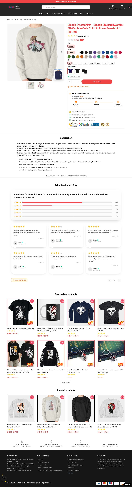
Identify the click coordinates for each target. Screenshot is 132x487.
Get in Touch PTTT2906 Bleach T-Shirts (20, 328)
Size (69, 60)
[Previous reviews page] (110, 280)
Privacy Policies (42, 465)
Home (9, 20)
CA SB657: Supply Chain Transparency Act (50, 470)
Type (69, 43)
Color (69, 49)
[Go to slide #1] (30, 85)
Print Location (72, 66)
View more (66, 382)
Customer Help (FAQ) (74, 470)
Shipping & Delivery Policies (76, 459)
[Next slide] (61, 52)
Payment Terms (72, 462)
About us (40, 459)
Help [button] (128, 484)
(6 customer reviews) (82, 36)
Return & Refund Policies (75, 465)
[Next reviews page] (119, 280)
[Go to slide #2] (41, 85)
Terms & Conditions (43, 462)
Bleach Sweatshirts (30, 20)
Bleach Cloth (18, 20)
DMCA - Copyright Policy (45, 467)
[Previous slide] (10, 52)
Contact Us (71, 467)
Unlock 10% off (4, 478)
